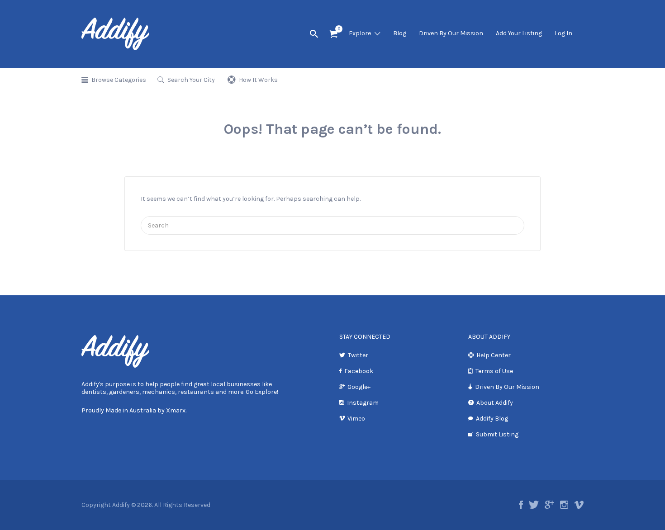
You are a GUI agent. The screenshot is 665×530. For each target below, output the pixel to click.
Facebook (358, 371)
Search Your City (191, 80)
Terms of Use (494, 371)
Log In (563, 33)
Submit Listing (497, 434)
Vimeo (356, 418)
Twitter (358, 355)
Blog (399, 33)
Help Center (493, 355)
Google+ (358, 387)
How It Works (258, 80)
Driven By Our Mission (451, 33)
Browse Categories (118, 80)
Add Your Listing (519, 33)
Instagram (363, 403)
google (549, 504)
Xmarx (175, 410)
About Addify (494, 403)
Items (333, 34)
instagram (564, 504)
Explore (360, 33)
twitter (534, 504)
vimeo (579, 504)
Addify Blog (492, 418)
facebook (521, 504)
